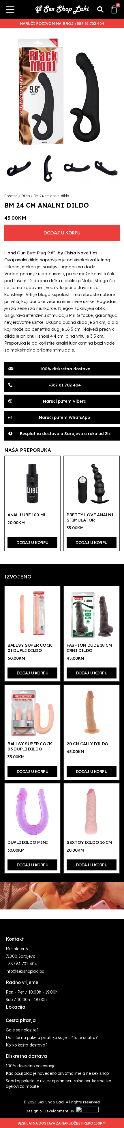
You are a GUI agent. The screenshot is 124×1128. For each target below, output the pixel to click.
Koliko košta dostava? (27, 1045)
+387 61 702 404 (21, 963)
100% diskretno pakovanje (30, 1065)
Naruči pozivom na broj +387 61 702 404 (62, 23)
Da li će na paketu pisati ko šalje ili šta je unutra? (52, 1037)
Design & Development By (50, 1111)
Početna (11, 196)
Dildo (25, 196)
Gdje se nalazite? (22, 1030)
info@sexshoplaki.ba (25, 971)
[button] (100, 9)
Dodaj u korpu (62, 233)
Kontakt (15, 939)
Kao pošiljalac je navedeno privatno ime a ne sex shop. (58, 1073)
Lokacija (15, 1007)
